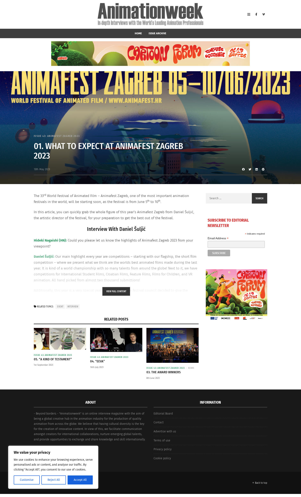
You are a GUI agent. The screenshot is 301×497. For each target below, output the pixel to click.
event (60, 306)
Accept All (80, 480)
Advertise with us (165, 431)
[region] (53, 467)
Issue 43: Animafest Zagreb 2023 (57, 136)
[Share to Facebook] (243, 169)
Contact (159, 422)
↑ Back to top (259, 482)
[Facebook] (256, 14)
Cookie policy (162, 458)
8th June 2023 (153, 378)
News (191, 368)
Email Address (218, 238)
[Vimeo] (263, 14)
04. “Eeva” (97, 361)
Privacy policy (163, 449)
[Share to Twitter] (250, 169)
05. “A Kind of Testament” (53, 359)
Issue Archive (157, 33)
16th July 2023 (96, 367)
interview (72, 306)
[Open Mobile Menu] (248, 14)
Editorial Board (163, 413)
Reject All (54, 480)
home (138, 33)
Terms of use (162, 440)
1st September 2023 (43, 365)
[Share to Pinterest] (263, 169)
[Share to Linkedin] (256, 169)
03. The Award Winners (163, 372)
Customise (27, 480)
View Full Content (116, 291)
